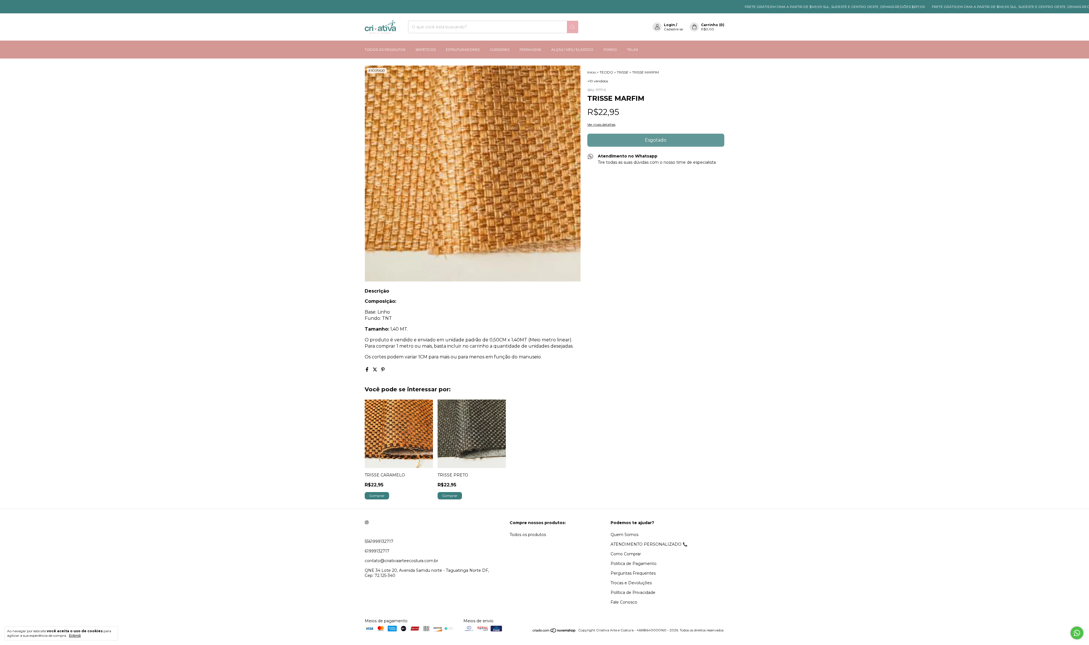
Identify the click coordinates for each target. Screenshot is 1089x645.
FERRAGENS (530, 49)
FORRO (610, 49)
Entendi (75, 636)
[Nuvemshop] (554, 631)
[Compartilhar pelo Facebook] (367, 369)
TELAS (632, 49)
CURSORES (499, 49)
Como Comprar (626, 553)
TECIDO (606, 72)
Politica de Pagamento (634, 563)
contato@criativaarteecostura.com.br (401, 560)
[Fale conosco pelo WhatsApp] (1077, 633)
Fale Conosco (624, 602)
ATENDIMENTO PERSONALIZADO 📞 (649, 544)
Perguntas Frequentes (633, 573)
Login (669, 25)
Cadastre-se (673, 29)
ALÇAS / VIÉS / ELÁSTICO (572, 49)
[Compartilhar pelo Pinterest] (383, 369)
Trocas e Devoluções (631, 582)
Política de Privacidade (633, 592)
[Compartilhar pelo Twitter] (375, 369)
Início (591, 72)
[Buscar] (572, 27)
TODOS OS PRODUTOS (385, 49)
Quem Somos (624, 534)
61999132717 (377, 551)
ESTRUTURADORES (463, 49)
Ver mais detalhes (601, 124)
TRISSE (622, 72)
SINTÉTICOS (425, 49)
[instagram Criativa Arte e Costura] (367, 522)
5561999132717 (379, 541)
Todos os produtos (528, 534)
